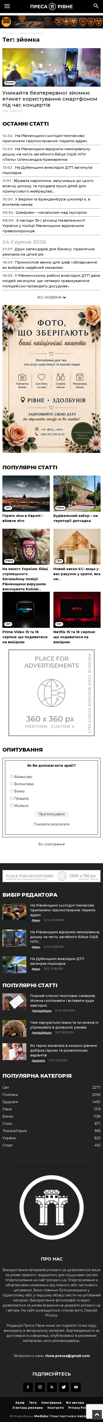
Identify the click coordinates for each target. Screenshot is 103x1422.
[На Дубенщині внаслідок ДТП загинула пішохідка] (14, 964)
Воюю (19, 791)
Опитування (51, 1402)
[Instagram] (40, 1387)
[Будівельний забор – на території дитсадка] (77, 494)
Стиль (7, 1123)
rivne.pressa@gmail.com (67, 1356)
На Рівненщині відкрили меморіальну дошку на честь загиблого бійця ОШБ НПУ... (65, 937)
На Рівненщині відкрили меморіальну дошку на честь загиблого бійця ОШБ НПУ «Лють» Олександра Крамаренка (46, 154)
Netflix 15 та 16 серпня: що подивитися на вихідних (74, 637)
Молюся (21, 806)
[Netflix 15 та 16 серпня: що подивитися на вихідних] (77, 610)
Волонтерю (24, 784)
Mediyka (41, 1416)
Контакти (55, 1407)
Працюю (21, 798)
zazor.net (85, 1416)
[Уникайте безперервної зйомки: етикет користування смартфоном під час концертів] (51, 67)
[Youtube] (76, 1387)
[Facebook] (28, 1387)
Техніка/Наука (14, 1131)
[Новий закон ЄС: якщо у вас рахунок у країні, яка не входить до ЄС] (77, 547)
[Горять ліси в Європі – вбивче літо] (26, 494)
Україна (9, 1138)
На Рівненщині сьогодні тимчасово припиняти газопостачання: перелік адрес (63, 910)
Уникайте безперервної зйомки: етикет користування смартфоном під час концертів (49, 99)
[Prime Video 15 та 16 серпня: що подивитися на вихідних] (26, 610)
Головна (8, 33)
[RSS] (52, 1387)
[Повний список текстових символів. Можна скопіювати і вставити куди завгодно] (14, 1001)
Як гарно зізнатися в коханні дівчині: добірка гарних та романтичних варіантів (63, 1050)
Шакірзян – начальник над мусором (51, 212)
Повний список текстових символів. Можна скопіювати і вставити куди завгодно (63, 1001)
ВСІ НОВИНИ (50, 297)
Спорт (7, 1145)
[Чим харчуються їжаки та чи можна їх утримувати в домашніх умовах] (14, 1028)
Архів (19, 1402)
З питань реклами (28, 1407)
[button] (96, 6)
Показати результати (51, 824)
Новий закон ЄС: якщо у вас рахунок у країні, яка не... (76, 574)
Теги (23, 33)
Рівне (7, 1109)
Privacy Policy (79, 1407)
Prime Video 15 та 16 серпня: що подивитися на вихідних (24, 637)
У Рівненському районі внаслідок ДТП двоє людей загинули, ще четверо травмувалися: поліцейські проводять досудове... (51, 280)
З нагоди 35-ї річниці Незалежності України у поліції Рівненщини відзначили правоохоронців (43, 225)
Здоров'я (10, 1102)
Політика (10, 1095)
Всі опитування (51, 844)
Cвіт (5, 1087)
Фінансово (23, 777)
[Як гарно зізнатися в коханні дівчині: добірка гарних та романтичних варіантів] (14, 1051)
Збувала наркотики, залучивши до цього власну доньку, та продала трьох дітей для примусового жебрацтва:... (48, 185)
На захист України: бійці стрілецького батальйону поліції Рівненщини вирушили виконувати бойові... (25, 579)
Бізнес (8, 1116)
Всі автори (75, 1402)
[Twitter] (64, 1387)
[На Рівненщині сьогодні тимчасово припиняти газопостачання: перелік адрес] (14, 911)
